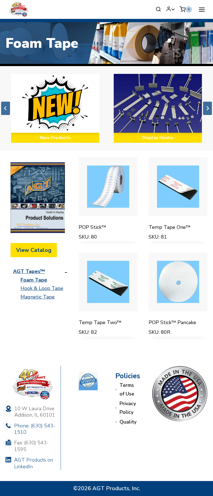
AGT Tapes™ (29, 271)
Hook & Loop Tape (42, 288)
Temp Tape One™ (170, 227)
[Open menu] (201, 9)
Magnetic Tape (38, 297)
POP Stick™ (92, 227)
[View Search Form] (158, 9)
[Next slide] (207, 108)
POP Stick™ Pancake (172, 322)
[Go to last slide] (5, 108)
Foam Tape (34, 280)
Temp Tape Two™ (100, 322)
